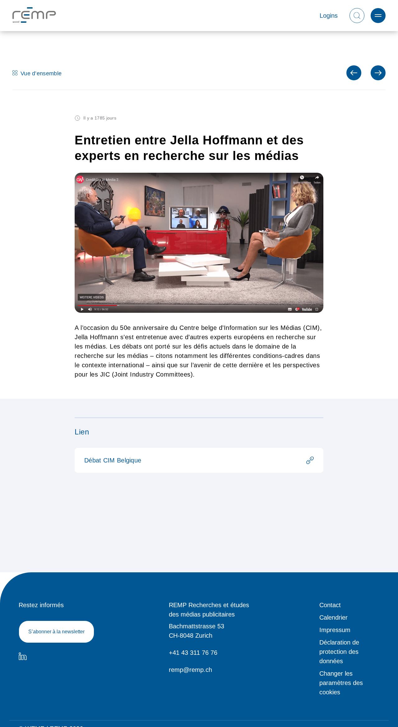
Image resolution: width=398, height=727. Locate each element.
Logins (329, 15)
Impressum (334, 629)
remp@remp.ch (190, 669)
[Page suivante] (353, 72)
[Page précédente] (378, 72)
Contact (330, 605)
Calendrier (333, 617)
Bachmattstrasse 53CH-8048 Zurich (196, 631)
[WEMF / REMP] (34, 15)
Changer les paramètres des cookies (341, 683)
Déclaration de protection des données (339, 651)
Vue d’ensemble (41, 72)
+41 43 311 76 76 (193, 652)
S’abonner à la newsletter (56, 631)
